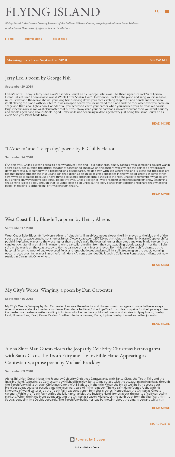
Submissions (33, 38)
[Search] (157, 7)
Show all (159, 60)
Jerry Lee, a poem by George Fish (38, 77)
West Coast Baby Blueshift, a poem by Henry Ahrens (57, 219)
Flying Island (52, 11)
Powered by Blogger (90, 439)
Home (9, 38)
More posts (160, 423)
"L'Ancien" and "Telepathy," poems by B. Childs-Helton (60, 148)
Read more (161, 123)
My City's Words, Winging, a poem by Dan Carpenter (58, 290)
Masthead (60, 38)
